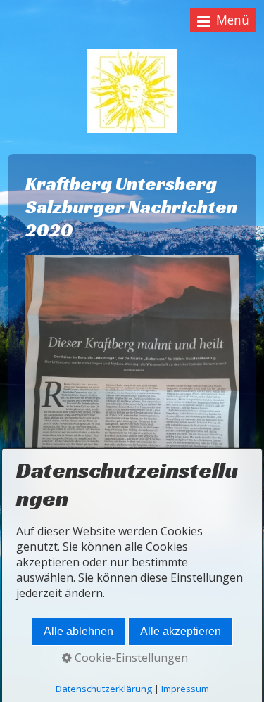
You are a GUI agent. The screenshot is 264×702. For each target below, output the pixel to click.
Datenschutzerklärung (104, 688)
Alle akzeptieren (180, 631)
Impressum (185, 688)
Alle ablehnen (78, 631)
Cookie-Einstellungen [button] (130, 657)
